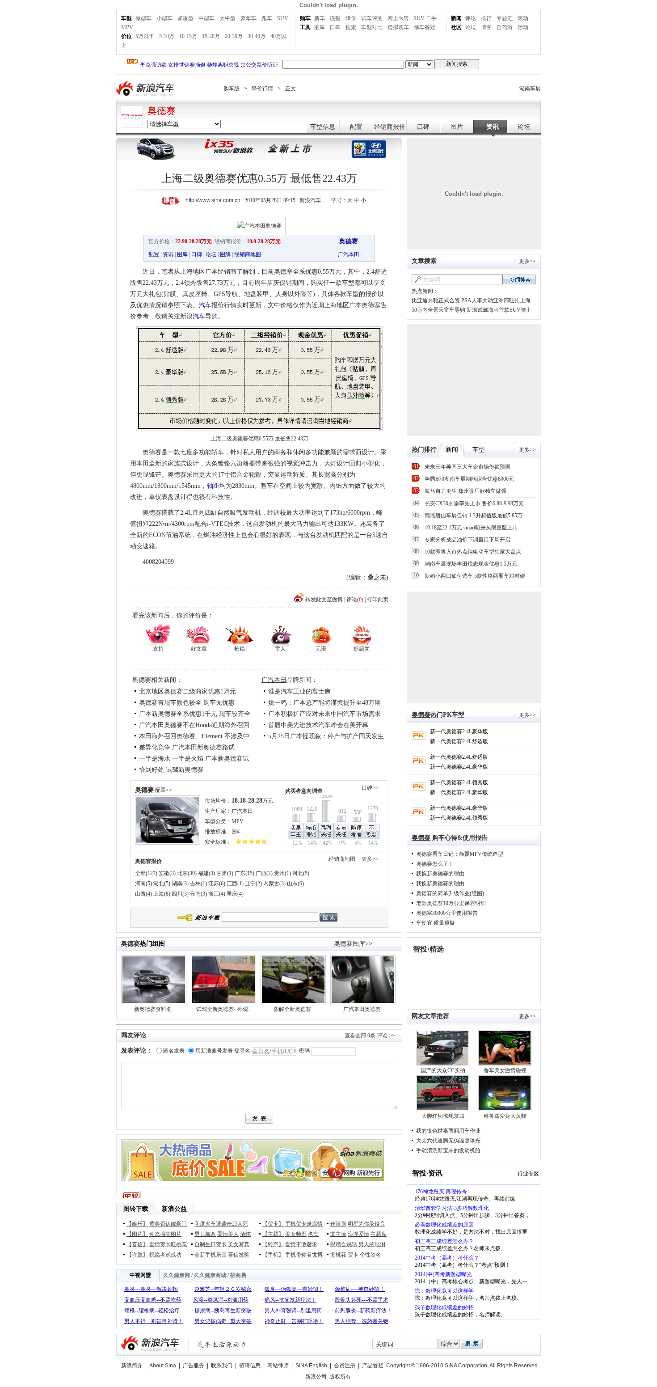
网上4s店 (398, 18)
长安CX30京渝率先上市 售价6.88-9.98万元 (474, 503)
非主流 (338, 1234)
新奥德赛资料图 (153, 1009)
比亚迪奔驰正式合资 (436, 300)
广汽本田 (348, 254)
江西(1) (235, 883)
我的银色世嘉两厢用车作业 (448, 1131)
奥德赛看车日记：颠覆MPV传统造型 (459, 854)
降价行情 (262, 88)
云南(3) (198, 894)
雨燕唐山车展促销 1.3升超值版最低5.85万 (473, 515)
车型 (126, 18)
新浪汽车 (146, 88)
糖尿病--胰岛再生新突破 (223, 1310)
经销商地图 (247, 254)
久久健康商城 (210, 1275)
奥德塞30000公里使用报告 (447, 913)
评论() (354, 599)
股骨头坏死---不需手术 (361, 1300)
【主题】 (273, 1234)
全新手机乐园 (210, 1255)
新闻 (456, 18)
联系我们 (221, 1365)
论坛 (470, 27)
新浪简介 (132, 1365)
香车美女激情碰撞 (505, 1070)
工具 (305, 27)
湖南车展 (530, 88)
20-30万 (234, 36)
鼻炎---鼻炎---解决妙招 (151, 1289)
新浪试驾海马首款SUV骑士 (499, 310)
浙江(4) (216, 894)
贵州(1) (282, 873)
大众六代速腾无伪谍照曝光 (448, 1141)
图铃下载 (135, 1208)
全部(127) (146, 873)
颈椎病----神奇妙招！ (360, 1289)
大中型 (227, 18)
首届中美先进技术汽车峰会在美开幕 (318, 725)
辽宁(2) (253, 883)
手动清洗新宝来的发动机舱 (448, 1150)
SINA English (311, 1365)
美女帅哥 (296, 1234)
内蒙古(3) (274, 883)
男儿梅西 (205, 1234)
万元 (252, 801)
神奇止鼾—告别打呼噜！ (294, 1321)
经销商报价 (389, 126)
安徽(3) (167, 873)
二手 (431, 18)
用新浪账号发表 (214, 1051)
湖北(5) (161, 883)
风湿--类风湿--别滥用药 (220, 1300)
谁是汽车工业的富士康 (299, 691)
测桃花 (338, 1255)
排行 (486, 18)
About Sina (162, 1365)
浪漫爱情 (358, 1234)
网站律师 (278, 1365)
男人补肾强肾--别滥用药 (293, 1310)
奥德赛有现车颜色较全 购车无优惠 (187, 702)
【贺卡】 (273, 1224)
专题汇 (505, 18)
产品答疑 (372, 1365)
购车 (305, 18)
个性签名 (370, 1255)
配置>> (163, 790)
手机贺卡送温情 (304, 1224)
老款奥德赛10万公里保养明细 (451, 903)
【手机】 (273, 1255)
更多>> (370, 859)
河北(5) (300, 873)
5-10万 (166, 36)
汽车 (205, 305)
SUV (282, 18)
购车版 (231, 88)
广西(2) (264, 873)
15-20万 (211, 36)
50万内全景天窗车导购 (438, 310)
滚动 (523, 18)
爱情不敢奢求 (301, 1244)
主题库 (379, 1234)
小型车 (164, 18)
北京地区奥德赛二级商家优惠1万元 (187, 691)
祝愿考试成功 (165, 1255)
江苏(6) (216, 883)
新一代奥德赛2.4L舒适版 (459, 741)
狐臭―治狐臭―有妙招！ (294, 1289)
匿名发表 (174, 1051)
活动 (523, 27)
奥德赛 (161, 111)
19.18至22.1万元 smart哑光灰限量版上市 (471, 527)
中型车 (206, 18)
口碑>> (370, 788)
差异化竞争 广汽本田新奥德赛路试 (187, 747)
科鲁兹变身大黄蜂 (505, 1116)
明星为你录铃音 (366, 1224)
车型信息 (322, 126)
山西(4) (143, 894)
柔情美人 (228, 1234)
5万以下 (144, 36)
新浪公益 (174, 1208)
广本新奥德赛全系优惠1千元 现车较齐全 (194, 713)
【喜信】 (137, 1244)
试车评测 (372, 18)
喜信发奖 (238, 1255)
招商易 (238, 1275)
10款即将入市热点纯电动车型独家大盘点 (473, 552)
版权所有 (340, 1377)
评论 (470, 18)
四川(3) (180, 894)
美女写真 (238, 1244)
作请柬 (338, 1224)
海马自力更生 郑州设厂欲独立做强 (465, 491)
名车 (313, 1234)
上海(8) (161, 894)
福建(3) (206, 873)
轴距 (213, 485)
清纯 (245, 1234)
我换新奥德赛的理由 (440, 874)
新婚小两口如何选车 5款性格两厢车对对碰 (475, 576)
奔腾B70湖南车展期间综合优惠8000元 (469, 479)
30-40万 (256, 36)
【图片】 (137, 1234)
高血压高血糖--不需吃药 (152, 1300)
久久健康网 (176, 1275)
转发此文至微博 (324, 599)
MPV (127, 27)
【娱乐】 (137, 1224)
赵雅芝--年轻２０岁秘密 (223, 1289)
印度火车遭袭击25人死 (221, 1224)
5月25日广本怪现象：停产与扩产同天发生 (326, 736)
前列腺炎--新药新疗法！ (363, 1310)
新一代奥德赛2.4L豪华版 (459, 731)
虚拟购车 (398, 27)
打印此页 (377, 599)
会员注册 (344, 1365)
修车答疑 (424, 27)
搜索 (350, 27)
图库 (319, 27)
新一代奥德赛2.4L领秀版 (459, 782)
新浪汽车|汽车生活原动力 (221, 1344)
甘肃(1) (224, 873)
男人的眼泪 (371, 1244)
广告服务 (193, 1365)
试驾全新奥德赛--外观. (222, 1009)
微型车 (143, 18)
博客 (486, 27)
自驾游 (505, 27)
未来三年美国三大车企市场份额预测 (467, 467)
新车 (319, 18)
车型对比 (372, 27)
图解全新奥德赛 (292, 1009)
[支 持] (158, 634)
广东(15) (244, 873)
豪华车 (248, 18)
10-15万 (188, 36)
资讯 (492, 126)
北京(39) (187, 873)
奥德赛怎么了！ (435, 864)
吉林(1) (198, 883)
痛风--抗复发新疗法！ (290, 1300)
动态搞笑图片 (165, 1234)
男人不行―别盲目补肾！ (153, 1321)
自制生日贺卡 (210, 1244)
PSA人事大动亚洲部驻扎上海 (496, 300)
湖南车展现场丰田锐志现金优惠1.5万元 (471, 564)
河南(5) (143, 883)
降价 (350, 18)
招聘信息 (250, 1365)
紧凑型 (185, 18)
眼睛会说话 (343, 1244)
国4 (236, 832)
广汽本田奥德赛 (362, 1009)
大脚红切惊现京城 (442, 1116)
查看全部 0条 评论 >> (370, 1035)
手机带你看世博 (304, 1255)
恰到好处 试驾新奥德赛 (171, 769)
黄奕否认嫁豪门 (168, 1224)
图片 (457, 126)
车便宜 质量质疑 (435, 923)
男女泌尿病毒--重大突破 (223, 1321)
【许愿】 (137, 1255)
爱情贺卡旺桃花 (168, 1244)
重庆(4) (235, 894)
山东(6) (295, 883)
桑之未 (376, 577)
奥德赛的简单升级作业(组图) (450, 893)
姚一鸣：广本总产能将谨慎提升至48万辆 (324, 702)
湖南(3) (180, 883)
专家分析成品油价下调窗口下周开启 (467, 540)
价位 (126, 36)
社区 (456, 27)
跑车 (266, 18)
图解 (225, 254)
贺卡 (353, 1255)
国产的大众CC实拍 (443, 1070)
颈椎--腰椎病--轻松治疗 (152, 1310)
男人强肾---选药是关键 (361, 1321)
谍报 (335, 18)
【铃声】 (273, 1244)
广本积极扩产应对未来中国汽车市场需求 (324, 713)
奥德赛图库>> (353, 943)
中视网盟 (140, 1275)
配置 (356, 126)
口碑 (335, 27)
